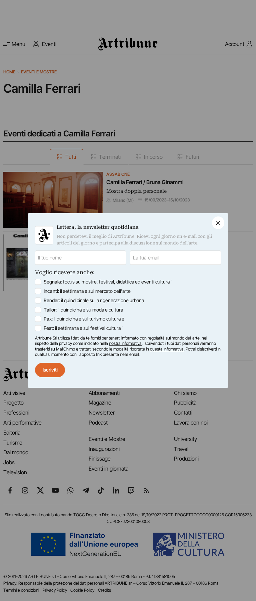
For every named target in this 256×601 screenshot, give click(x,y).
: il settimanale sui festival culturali (83, 328)
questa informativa (167, 349)
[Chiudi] (218, 222)
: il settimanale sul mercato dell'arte (87, 291)
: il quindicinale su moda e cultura (83, 310)
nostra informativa (125, 343)
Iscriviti (50, 370)
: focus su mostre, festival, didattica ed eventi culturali (108, 281)
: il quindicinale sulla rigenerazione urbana (94, 300)
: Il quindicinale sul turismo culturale (84, 319)
